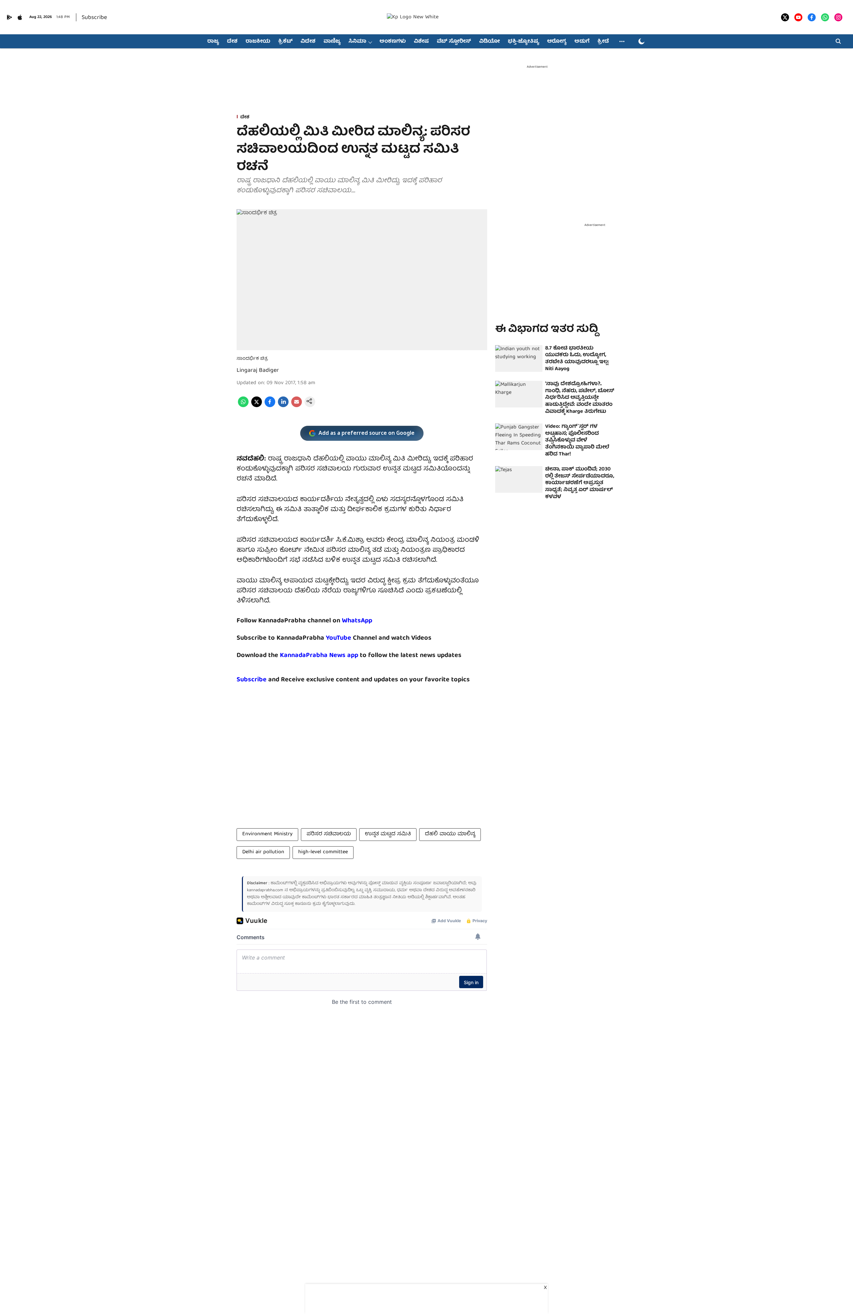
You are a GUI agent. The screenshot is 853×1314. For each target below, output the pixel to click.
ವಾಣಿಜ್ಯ (332, 41)
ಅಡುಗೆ (581, 41)
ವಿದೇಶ (308, 41)
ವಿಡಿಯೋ (489, 41)
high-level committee (323, 852)
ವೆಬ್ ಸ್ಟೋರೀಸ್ (454, 41)
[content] (352, 638)
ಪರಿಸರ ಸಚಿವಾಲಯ (329, 834)
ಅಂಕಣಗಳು (393, 41)
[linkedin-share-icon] (283, 406)
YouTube (338, 638)
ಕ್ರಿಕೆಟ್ (285, 41)
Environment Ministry (267, 834)
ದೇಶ (232, 41)
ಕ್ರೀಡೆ (603, 41)
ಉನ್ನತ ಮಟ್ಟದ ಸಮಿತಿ (388, 834)
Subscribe (94, 18)
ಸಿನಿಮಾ (357, 41)
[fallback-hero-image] (518, 358)
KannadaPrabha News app (319, 655)
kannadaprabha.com (265, 890)
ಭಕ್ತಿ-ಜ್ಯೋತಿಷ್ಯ (523, 41)
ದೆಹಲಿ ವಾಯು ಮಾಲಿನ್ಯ (450, 834)
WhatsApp (357, 621)
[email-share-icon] (296, 406)
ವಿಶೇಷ (421, 41)
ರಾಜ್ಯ (213, 41)
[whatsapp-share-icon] (243, 406)
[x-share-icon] (256, 406)
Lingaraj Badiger (258, 370)
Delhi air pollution (263, 852)
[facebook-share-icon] (270, 406)
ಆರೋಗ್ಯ (556, 41)
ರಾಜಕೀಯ (258, 41)
